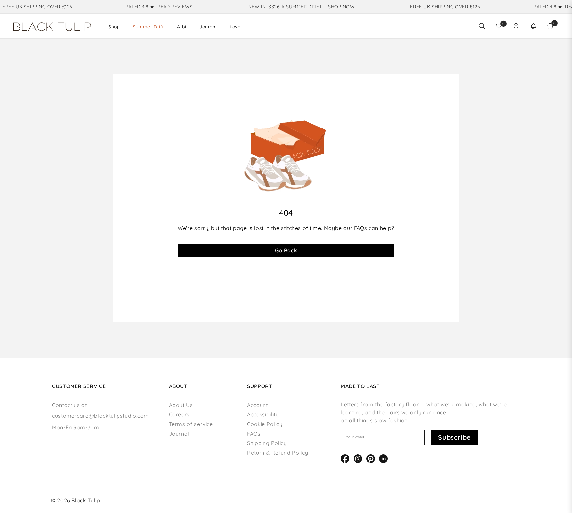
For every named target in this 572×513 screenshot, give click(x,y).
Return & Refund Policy (277, 452)
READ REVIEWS (170, 7)
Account (257, 405)
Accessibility (263, 414)
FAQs (254, 433)
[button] (533, 26)
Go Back (286, 250)
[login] (516, 26)
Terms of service (191, 424)
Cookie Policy (264, 424)
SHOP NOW (336, 7)
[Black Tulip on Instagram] (358, 458)
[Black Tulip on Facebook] (345, 458)
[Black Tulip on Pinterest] (370, 458)
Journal (179, 433)
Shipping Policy (267, 443)
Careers (179, 414)
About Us (181, 405)
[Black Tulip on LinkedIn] (383, 458)
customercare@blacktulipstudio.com (100, 415)
